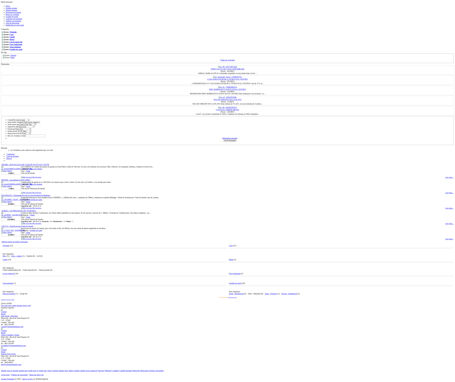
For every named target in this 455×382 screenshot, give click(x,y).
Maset (11, 39)
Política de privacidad (19, 375)
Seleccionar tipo (14, 124)
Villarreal (107, 371)
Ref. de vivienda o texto (16, 136)
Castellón (115, 371)
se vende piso (42, 371)
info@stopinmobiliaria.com (11, 365)
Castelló (122, 371)
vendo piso (32, 371)
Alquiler (13, 55)
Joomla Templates (7, 379)
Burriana (129, 371)
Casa (11, 35)
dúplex (71, 371)
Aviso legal (5, 375)
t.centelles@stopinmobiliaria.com (13, 346)
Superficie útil (13, 127)
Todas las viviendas (227, 60)
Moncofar (136, 371)
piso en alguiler (12, 371)
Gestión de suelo (15, 49)
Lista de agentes (12, 156)
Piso (4, 256)
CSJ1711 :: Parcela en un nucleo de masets (17, 226)
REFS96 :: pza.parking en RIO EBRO (15, 180)
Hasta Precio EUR (14, 133)
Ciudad (10, 120)
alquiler (61, 371)
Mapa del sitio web (36, 375)
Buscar (9, 158)
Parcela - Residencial (289, 294)
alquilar (4, 371)
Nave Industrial (15, 44)
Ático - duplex (16, 256)
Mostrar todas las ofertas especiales (15, 242)
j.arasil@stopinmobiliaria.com (12, 327)
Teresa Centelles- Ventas (10, 335)
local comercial (91, 371)
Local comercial (15, 42)
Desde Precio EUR (15, 131)
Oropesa (152, 371)
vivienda (55, 371)
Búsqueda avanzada (229, 138)
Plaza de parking (36, 169)
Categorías (10, 154)
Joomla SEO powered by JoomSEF (7, 299)
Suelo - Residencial (236, 294)
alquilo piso (23, 371)
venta (49, 371)
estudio (77, 371)
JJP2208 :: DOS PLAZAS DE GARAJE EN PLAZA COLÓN (25, 165)
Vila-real (101, 371)
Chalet (12, 37)
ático (66, 371)
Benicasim (144, 371)
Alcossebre (159, 371)
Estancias (11, 129)
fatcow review (27, 379)
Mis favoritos (36, 177)
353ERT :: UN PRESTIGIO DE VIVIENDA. (18, 211)
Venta (12, 58)
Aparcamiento (15, 47)
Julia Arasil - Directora (9, 316)
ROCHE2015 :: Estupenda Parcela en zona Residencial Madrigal (25, 195)
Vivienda (13, 32)
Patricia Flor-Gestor (8, 354)
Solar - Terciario (271, 294)
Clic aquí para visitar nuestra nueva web (16, 306)
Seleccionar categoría (15, 122)
